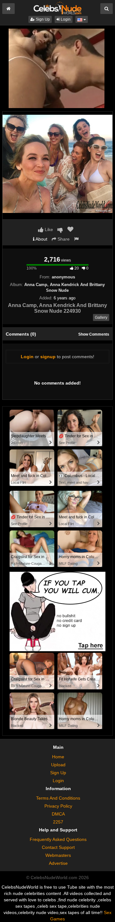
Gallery (101, 317)
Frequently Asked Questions (58, 839)
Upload (58, 764)
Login (65, 19)
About (40, 239)
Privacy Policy (58, 806)
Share (63, 239)
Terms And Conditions (58, 798)
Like (48, 229)
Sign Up (42, 19)
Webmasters (58, 855)
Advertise (58, 863)
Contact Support (58, 847)
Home (58, 756)
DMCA (58, 813)
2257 (58, 821)
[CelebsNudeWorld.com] (57, 7)
